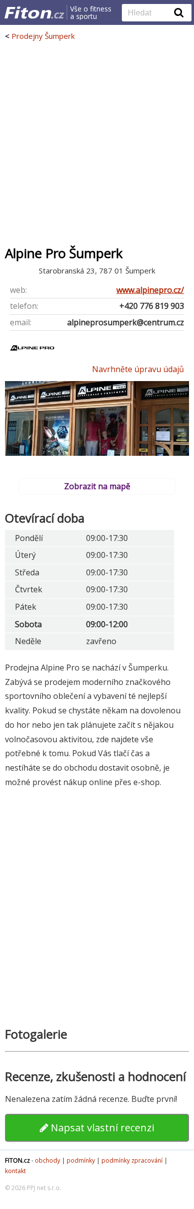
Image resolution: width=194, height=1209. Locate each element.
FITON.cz (17, 1160)
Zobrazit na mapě (97, 486)
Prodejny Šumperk (43, 36)
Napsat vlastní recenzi (101, 1127)
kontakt (15, 1171)
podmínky (81, 1160)
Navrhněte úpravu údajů (138, 369)
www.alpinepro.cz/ (150, 289)
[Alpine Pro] (32, 356)
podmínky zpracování (132, 1160)
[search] (149, 13)
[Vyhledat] (179, 12)
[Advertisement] (97, 143)
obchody (47, 1160)
